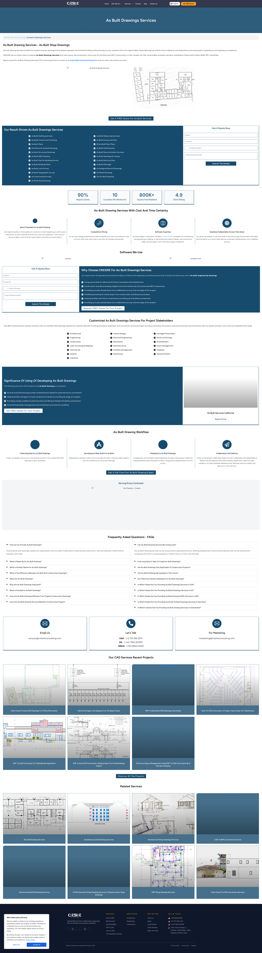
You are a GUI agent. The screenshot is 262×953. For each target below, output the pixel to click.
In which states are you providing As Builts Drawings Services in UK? (166, 590)
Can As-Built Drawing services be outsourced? (157, 545)
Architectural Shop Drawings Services (163, 840)
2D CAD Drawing (18, 37)
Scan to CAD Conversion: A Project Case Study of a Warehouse (227, 711)
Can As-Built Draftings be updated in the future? (158, 573)
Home (6, 37)
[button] (121, 4)
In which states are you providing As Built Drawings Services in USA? (166, 585)
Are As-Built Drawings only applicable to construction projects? (164, 567)
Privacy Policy (30, 940)
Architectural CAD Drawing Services (99, 840)
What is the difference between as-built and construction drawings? (38, 573)
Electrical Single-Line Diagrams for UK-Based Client (99, 711)
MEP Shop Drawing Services (163, 892)
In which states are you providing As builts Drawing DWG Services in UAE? (168, 596)
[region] (26, 931)
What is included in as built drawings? (25, 590)
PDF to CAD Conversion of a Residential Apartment (34, 763)
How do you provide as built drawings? (26, 545)
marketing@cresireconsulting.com (217, 638)
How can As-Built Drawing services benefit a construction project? (37, 602)
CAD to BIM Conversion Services (227, 840)
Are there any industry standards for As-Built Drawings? (161, 579)
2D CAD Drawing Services (34, 840)
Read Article (220, 419)
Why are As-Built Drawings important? (25, 585)
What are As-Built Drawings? (21, 579)
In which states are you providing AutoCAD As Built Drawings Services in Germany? (172, 602)
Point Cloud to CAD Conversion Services (227, 892)
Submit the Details (221, 163)
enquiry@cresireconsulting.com (45, 638)
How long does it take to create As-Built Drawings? (159, 561)
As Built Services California (220, 413)
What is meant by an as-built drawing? (26, 561)
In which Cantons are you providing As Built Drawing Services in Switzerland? (169, 608)
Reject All (16, 945)
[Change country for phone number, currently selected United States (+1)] (186, 148)
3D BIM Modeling (167, 236)
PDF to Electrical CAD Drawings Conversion (163, 711)
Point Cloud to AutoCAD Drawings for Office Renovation (34, 711)
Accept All (36, 945)
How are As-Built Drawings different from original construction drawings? (40, 596)
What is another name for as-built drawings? (28, 567)
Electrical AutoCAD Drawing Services (34, 892)
